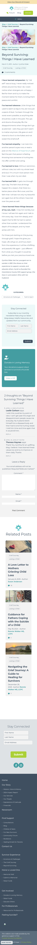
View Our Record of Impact (18, 2)
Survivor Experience (11, 855)
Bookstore (7, 839)
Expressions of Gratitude (12, 802)
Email (18, 501)
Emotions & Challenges (12, 297)
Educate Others (9, 902)
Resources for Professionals (13, 910)
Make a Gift (10, 378)
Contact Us (7, 846)
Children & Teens (9, 829)
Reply (8, 434)
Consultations (8, 823)
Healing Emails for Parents (13, 842)
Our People (7, 799)
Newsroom (7, 810)
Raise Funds (7, 881)
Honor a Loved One (11, 870)
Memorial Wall (8, 874)
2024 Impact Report (10, 792)
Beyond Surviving (9, 866)
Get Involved (7, 891)
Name (19, 494)
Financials (7, 805)
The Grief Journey (9, 862)
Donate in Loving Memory (12, 895)
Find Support (8, 818)
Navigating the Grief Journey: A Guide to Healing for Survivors (18, 673)
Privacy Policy (26, 942)
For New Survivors (10, 832)
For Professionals (10, 906)
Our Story (6, 785)
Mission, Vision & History (12, 789)
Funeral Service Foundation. (12, 938)
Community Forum (10, 835)
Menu (19, 19)
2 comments (9, 72)
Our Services (8, 796)
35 (11, 585)
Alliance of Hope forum (21, 151)
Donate (28, 13)
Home (5, 780)
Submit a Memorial (10, 878)
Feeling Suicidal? (10, 915)
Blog (19, 13)
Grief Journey (13, 24)
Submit (28, 341)
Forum (12, 13)
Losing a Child (20, 68)
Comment (18, 473)
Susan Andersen (15, 582)
